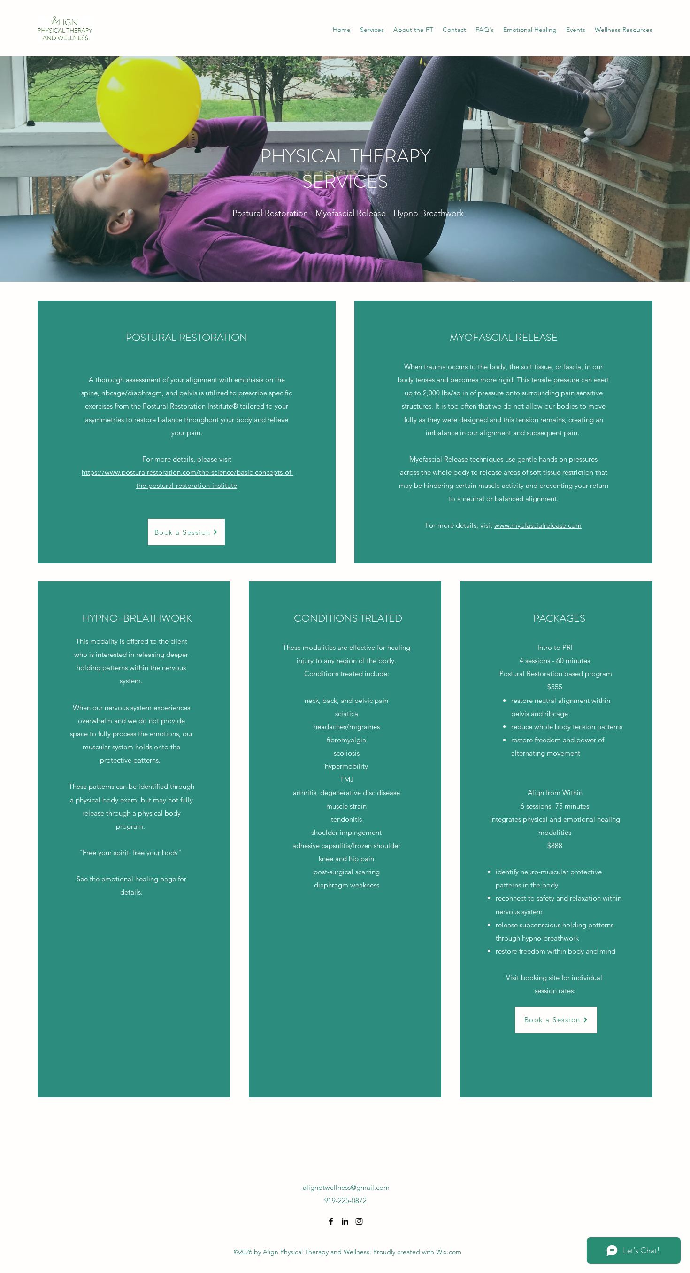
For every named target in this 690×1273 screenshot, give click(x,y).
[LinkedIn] (345, 1221)
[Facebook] (331, 1221)
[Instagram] (359, 1221)
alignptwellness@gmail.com (346, 1187)
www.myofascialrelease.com (538, 525)
